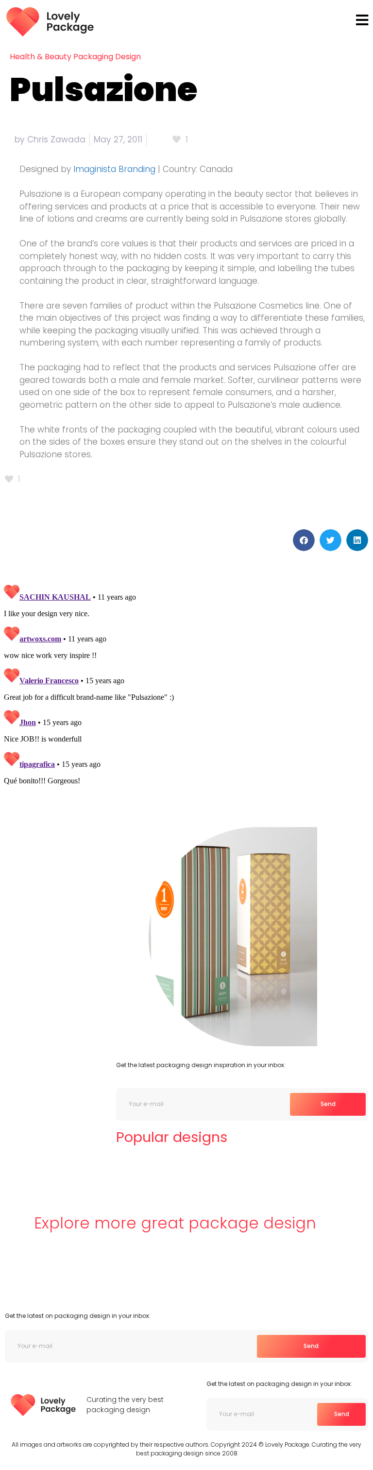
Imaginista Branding (114, 169)
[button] (304, 540)
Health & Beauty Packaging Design (75, 56)
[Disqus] (186, 701)
